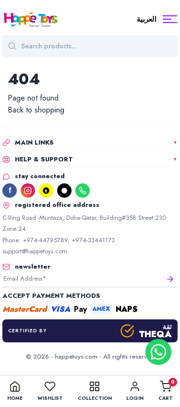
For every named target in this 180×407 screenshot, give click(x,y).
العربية (146, 19)
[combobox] (96, 46)
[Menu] (170, 19)
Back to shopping (36, 109)
